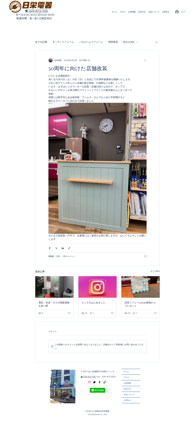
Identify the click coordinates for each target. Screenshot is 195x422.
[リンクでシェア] (69, 248)
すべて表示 (155, 271)
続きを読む (129, 42)
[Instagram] (89, 382)
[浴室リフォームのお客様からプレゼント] (140, 287)
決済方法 (127, 389)
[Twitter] (94, 382)
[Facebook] (99, 382)
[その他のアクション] (145, 60)
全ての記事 (41, 42)
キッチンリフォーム (63, 42)
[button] (156, 42)
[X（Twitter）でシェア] (56, 248)
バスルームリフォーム (91, 42)
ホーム (126, 372)
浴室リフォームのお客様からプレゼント (140, 304)
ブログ (126, 377)
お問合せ (127, 400)
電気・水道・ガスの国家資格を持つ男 (54, 304)
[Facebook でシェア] (49, 248)
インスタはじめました (93, 302)
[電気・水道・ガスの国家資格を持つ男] (54, 287)
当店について (129, 394)
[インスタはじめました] (97, 287)
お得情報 (127, 383)
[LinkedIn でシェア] (62, 248)
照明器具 (113, 42)
